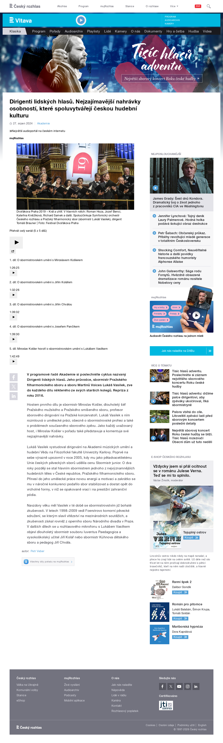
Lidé (107, 31)
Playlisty (93, 31)
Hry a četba (175, 31)
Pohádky (158, 314)
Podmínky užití (186, 725)
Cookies (150, 725)
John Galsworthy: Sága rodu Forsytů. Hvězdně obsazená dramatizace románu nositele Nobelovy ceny (180, 276)
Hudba (194, 31)
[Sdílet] (13, 251)
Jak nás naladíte (122, 684)
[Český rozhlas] (25, 6)
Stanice (129, 6)
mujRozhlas (107, 6)
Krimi (174, 307)
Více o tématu (161, 365)
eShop (21, 700)
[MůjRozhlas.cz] (17, 138)
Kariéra (116, 700)
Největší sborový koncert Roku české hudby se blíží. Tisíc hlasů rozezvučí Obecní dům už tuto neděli (192, 436)
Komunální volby (27, 690)
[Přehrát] (16, 243)
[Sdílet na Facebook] (14, 377)
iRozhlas (62, 6)
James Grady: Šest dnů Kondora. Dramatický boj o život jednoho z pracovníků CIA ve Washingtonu (178, 202)
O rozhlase (152, 6)
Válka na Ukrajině (27, 684)
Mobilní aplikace (74, 700)
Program (84, 6)
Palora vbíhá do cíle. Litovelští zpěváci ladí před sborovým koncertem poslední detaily (192, 417)
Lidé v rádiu (119, 695)
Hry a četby (159, 307)
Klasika (15, 31)
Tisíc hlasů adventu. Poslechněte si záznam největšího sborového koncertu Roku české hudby (189, 378)
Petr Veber (37, 551)
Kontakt (117, 705)
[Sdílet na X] (14, 387)
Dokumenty (153, 31)
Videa (207, 31)
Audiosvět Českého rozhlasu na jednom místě (176, 336)
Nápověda (118, 690)
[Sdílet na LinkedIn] (14, 396)
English (202, 725)
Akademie (43, 123)
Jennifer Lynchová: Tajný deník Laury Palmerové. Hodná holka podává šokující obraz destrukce (182, 219)
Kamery (169, 24)
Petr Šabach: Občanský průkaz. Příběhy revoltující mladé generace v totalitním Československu (184, 237)
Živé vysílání (160, 320)
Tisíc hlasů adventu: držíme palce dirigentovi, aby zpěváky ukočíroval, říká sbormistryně (192, 399)
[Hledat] (208, 6)
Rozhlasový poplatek (125, 711)
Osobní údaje (166, 725)
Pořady (55, 31)
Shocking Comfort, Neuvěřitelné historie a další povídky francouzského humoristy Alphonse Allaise (182, 255)
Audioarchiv (172, 20)
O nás (135, 31)
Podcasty (70, 695)
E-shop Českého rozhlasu (171, 457)
